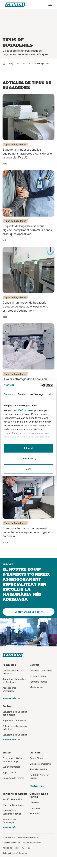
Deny (28, 468)
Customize (27, 458)
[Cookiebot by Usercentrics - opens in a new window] (40, 385)
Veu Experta (22, 63)
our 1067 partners (23, 410)
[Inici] (4, 63)
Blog (11, 63)
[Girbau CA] (15, 5)
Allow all (28, 448)
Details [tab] (22, 394)
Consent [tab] (8, 394)
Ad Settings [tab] (36, 394)
